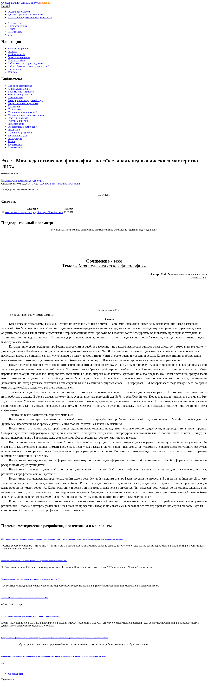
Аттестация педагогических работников (30, 17)
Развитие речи (16, 123)
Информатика (15, 97)
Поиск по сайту (16, 60)
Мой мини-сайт (16, 54)
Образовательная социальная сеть (25, 2)
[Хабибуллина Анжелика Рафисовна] (22, 180)
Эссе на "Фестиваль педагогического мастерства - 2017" (24, 598)
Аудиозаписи (15, 144)
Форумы (12, 72)
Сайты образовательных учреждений (28, 66)
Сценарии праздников (20, 132)
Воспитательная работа (21, 91)
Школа (11, 28)
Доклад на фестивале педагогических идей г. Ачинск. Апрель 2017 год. (30, 616)
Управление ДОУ (17, 135)
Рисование (14, 129)
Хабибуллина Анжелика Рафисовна (60, 183)
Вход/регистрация (18, 48)
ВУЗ (10, 34)
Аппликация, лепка (19, 88)
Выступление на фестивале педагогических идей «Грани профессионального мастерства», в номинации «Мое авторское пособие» (54, 638)
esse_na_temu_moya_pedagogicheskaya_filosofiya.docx (34, 212)
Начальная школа (17, 26)
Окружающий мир (18, 120)
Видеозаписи (15, 147)
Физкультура (15, 138)
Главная (12, 51)
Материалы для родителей (22, 112)
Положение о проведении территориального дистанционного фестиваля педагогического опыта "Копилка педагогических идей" (54, 656)
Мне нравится (15, 673)
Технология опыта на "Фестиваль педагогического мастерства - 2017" (30, 579)
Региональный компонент (22, 126)
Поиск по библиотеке (20, 85)
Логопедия (14, 106)
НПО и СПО (15, 31)
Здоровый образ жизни (20, 94)
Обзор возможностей (19, 11)
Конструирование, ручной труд (25, 100)
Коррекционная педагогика (23, 103)
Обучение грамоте (18, 118)
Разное (11, 141)
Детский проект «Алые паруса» (25, 14)
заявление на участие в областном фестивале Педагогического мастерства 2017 (34, 561)
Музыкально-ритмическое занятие (27, 115)
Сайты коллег (15, 69)
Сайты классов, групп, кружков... (26, 63)
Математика (14, 109)
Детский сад (14, 23)
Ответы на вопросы (19, 57)
